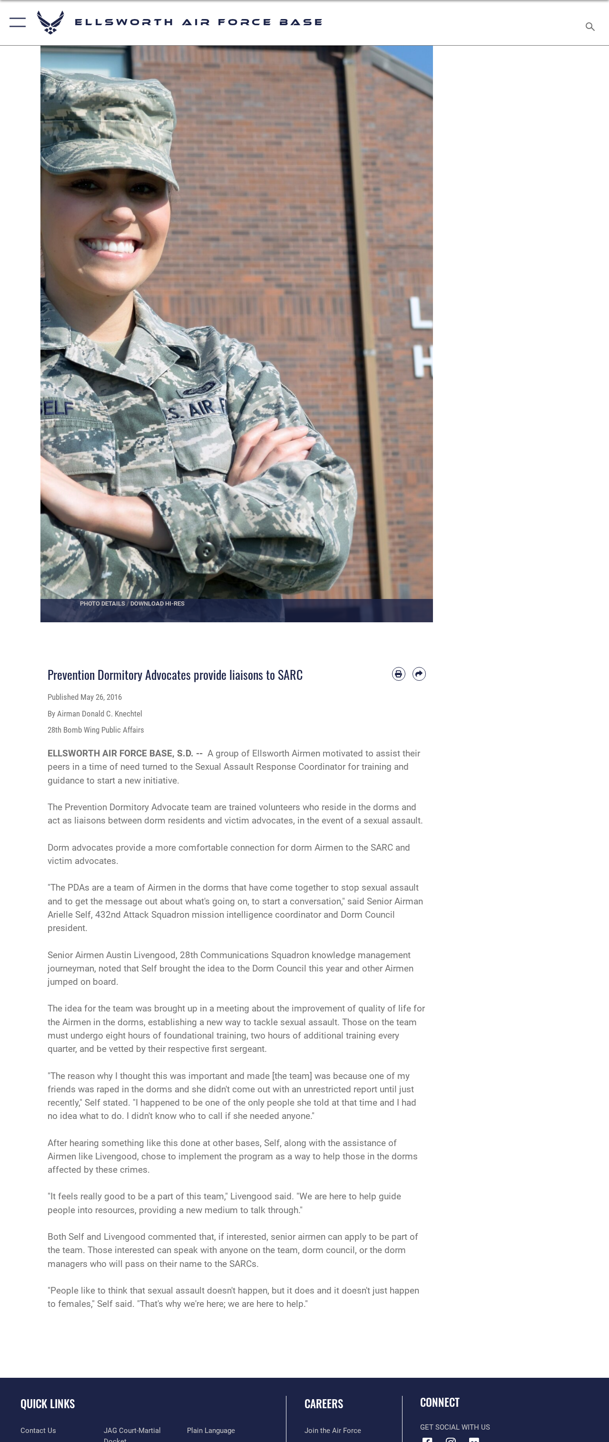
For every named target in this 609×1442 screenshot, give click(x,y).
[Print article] (398, 673)
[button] (15, 22)
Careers (323, 1404)
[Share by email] (419, 673)
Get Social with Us (455, 1427)
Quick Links (47, 1404)
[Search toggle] (592, 22)
